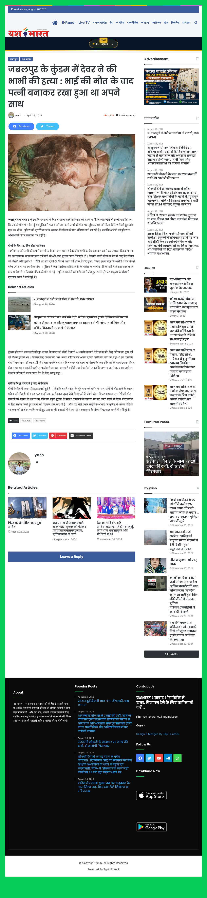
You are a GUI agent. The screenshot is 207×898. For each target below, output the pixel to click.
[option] (171, 454)
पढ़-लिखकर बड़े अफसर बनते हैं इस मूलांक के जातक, (181, 283)
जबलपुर (13, 59)
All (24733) (171, 654)
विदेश (121, 22)
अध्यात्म (186, 22)
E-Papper (69, 22)
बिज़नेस (175, 22)
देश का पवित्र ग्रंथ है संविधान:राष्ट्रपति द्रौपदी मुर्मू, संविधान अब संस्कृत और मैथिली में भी (115, 528)
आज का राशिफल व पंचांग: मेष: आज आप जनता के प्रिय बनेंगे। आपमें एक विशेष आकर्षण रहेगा (183, 395)
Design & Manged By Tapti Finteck (157, 734)
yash (18, 115)
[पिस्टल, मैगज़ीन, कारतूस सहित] (27, 508)
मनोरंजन (156, 22)
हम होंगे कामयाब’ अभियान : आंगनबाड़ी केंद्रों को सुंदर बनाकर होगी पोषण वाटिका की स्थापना (183, 631)
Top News (39, 420)
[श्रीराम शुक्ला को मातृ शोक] (155, 565)
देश (111, 22)
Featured (26, 420)
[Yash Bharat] (28, 32)
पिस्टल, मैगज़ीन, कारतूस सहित (24, 525)
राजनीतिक (132, 22)
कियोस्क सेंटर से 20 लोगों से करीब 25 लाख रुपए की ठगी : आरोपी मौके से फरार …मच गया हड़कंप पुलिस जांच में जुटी (184, 510)
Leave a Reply (71, 557)
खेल (166, 22)
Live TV (84, 22)
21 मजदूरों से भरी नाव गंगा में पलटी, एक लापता (64, 299)
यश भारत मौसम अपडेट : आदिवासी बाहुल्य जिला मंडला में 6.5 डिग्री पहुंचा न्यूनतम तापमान (184, 540)
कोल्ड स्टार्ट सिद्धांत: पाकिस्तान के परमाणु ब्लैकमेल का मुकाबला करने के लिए (184, 305)
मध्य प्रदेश (100, 22)
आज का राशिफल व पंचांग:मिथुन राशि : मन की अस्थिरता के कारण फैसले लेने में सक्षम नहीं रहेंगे (182, 330)
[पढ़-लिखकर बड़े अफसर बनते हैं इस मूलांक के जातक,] (155, 285)
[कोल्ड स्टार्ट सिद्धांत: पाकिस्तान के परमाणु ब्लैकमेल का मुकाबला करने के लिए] (155, 304)
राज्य (146, 22)
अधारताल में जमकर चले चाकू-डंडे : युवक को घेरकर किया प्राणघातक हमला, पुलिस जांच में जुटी (69, 528)
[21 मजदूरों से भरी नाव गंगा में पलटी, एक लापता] (19, 304)
